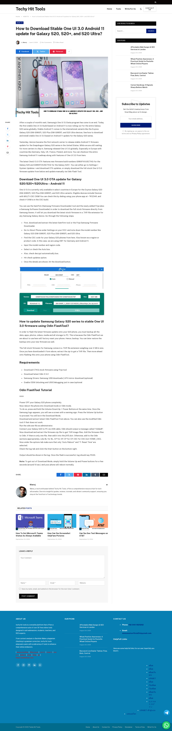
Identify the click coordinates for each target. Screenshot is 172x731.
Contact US (149, 9)
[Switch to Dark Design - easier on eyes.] (140, 9)
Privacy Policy (136, 133)
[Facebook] (7, 128)
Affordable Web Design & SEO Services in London (143, 48)
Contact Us (106, 727)
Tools (118, 9)
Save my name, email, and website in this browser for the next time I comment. (51, 589)
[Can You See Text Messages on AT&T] (93, 522)
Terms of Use (140, 727)
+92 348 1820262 (136, 625)
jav (39, 655)
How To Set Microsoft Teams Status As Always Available (29, 534)
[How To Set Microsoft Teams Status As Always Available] (30, 522)
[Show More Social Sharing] (69, 51)
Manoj (25, 42)
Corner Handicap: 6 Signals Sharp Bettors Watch (142, 86)
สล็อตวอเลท (34, 652)
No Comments (47, 42)
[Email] (7, 152)
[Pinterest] (7, 146)
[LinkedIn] (7, 140)
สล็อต (29, 655)
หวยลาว (49, 652)
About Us (96, 727)
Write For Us (130, 9)
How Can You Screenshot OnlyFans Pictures (59, 534)
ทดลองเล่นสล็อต (22, 652)
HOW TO (20, 22)
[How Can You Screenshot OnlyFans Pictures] (62, 522)
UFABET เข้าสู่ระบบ (147, 710)
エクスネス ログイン (152, 704)
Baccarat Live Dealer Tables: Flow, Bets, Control (142, 74)
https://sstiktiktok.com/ (25, 658)
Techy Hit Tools (34, 727)
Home (109, 9)
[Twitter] (7, 134)
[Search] (155, 2)
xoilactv (23, 655)
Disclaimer (128, 727)
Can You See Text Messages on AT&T (93, 534)
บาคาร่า (42, 652)
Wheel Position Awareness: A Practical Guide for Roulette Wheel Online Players (142, 61)
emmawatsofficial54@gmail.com (136, 633)
